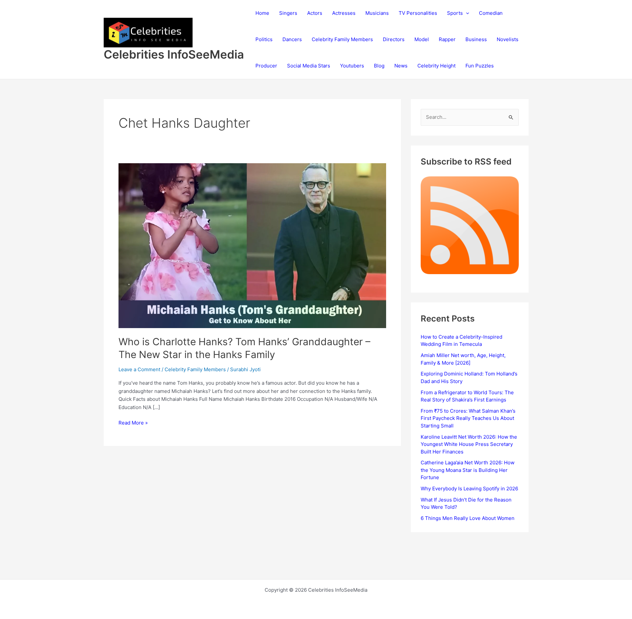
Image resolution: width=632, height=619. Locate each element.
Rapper (447, 39)
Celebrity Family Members (342, 39)
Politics (264, 39)
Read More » (133, 423)
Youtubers (352, 66)
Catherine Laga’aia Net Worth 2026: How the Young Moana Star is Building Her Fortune (467, 469)
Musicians (377, 13)
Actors (314, 13)
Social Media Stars (308, 66)
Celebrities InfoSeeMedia (174, 54)
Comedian (491, 13)
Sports (455, 13)
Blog (379, 66)
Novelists (507, 39)
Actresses (344, 13)
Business (476, 39)
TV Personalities (418, 13)
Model (421, 39)
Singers (288, 13)
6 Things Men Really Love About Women (467, 518)
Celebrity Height (436, 66)
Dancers (292, 39)
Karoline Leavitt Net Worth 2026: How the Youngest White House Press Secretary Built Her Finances (469, 444)
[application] (466, 13)
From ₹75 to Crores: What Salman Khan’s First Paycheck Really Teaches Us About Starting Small (468, 418)
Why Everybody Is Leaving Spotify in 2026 (469, 488)
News (401, 66)
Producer (266, 66)
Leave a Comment (139, 369)
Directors (394, 39)
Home (262, 13)
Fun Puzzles (479, 66)
